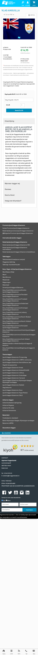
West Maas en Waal (8, 272)
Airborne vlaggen (8, 400)
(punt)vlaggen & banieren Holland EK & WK (16, 370)
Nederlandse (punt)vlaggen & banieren (15, 242)
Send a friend (9, 195)
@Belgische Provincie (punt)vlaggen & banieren (18, 233)
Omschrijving (9, 121)
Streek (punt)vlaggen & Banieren (13, 287)
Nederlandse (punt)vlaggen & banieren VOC (16, 245)
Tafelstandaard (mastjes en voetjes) (14, 259)
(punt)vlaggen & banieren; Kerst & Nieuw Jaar (17, 362)
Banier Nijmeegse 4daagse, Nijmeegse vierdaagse (18, 420)
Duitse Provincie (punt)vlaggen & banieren (16, 228)
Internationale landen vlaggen (12, 238)
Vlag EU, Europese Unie (10, 365)
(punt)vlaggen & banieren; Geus (12, 390)
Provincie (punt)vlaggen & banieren (14, 225)
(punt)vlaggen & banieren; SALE (13, 395)
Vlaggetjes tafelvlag (9, 262)
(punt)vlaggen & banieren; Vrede (13, 367)
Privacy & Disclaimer (21, 517)
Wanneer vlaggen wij (12, 183)
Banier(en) (6, 415)
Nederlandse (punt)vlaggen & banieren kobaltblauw (19, 252)
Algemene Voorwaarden (7, 514)
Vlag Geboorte (7, 387)
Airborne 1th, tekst (8, 408)
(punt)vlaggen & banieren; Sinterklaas (14, 375)
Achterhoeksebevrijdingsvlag (12, 402)
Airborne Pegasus (8, 405)
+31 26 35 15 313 (8, 473)
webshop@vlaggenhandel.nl (11, 475)
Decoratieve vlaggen (9, 428)
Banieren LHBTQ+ (8, 423)
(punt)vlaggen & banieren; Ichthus (13, 373)
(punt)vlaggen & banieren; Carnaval (14, 378)
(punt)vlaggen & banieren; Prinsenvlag (15, 357)
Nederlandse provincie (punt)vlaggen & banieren (18, 231)
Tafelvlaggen (7, 256)
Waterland (6, 285)
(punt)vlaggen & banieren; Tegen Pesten (15, 393)
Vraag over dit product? (13, 201)
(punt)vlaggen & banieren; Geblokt (13, 385)
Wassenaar (6, 280)
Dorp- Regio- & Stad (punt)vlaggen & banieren (17, 269)
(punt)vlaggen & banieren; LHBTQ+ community (17, 360)
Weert (4, 274)
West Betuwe (7, 277)
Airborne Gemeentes (9, 410)
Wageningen (7, 282)
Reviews (8, 189)
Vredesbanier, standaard (10, 418)
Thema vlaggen (7, 354)
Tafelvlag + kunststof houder (11, 264)
